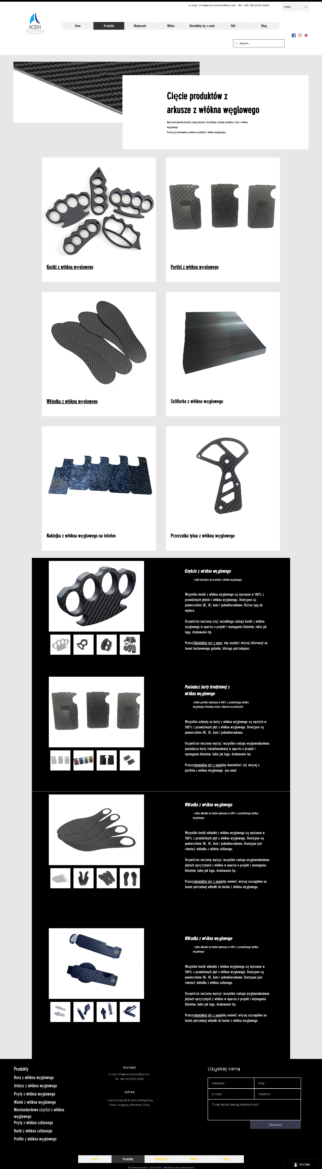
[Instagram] (300, 35)
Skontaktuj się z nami (208, 643)
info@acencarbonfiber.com (217, 5)
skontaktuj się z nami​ (208, 765)
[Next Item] (138, 596)
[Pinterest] (306, 35)
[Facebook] (294, 35)
